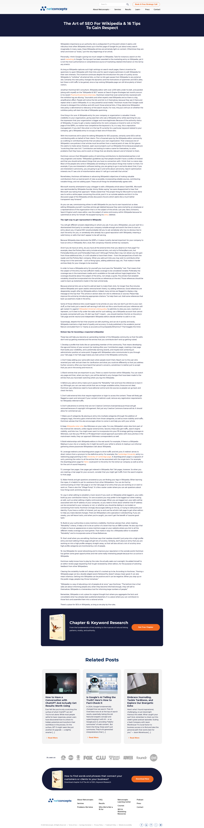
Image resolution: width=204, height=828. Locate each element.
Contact (140, 807)
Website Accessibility (125, 825)
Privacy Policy (98, 825)
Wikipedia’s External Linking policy (93, 309)
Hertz (86, 462)
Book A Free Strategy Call (146, 4)
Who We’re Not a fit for (106, 808)
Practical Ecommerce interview (83, 95)
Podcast (140, 799)
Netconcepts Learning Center (124, 801)
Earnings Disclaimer (85, 825)
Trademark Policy (110, 825)
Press (139, 803)
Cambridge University (126, 454)
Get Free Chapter (145, 627)
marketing (69, 59)
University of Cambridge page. (99, 456)
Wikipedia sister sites (75, 426)
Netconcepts (54, 8)
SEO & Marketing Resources (122, 811)
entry (106, 214)
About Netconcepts (85, 799)
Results (102, 803)
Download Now (142, 779)
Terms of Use (73, 825)
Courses (121, 805)
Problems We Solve (85, 807)
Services (80, 803)
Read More (53, 737)
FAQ (100, 799)
